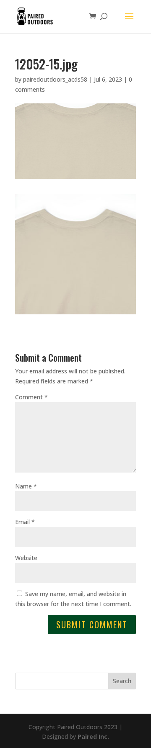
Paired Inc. (93, 736)
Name (26, 486)
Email (25, 522)
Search (122, 681)
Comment (31, 397)
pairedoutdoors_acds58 (55, 79)
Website (26, 558)
